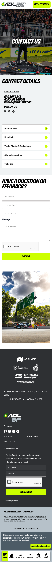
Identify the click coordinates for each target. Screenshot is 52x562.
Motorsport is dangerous (26, 529)
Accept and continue (40, 546)
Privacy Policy (38, 538)
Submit (26, 256)
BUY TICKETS (41, 4)
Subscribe (26, 492)
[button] (26, 128)
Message (6, 219)
